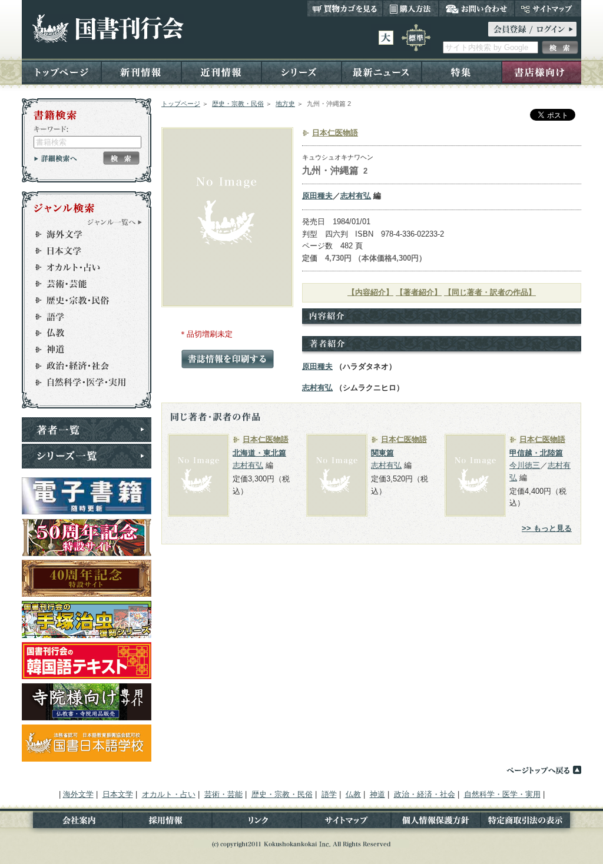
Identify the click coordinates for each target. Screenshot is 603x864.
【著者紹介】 (419, 292)
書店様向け (541, 71)
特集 (462, 71)
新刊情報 (141, 71)
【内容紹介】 (370, 292)
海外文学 (81, 234)
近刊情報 (221, 71)
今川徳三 (524, 465)
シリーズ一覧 (86, 456)
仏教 (81, 333)
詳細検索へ (56, 158)
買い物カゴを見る (345, 8)
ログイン (532, 29)
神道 (81, 349)
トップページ (61, 71)
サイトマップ (548, 8)
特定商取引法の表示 (531, 822)
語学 (81, 316)
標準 (416, 37)
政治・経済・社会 (81, 366)
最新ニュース (382, 71)
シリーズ (301, 71)
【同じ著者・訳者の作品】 (490, 292)
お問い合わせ (477, 8)
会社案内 (72, 822)
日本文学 (81, 250)
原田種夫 (317, 195)
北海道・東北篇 (259, 452)
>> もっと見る (547, 528)
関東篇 (382, 452)
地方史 (285, 103)
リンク (257, 822)
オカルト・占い (81, 267)
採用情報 (167, 822)
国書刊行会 (107, 29)
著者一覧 (86, 429)
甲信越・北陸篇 (536, 452)
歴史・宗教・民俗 (238, 103)
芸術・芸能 (81, 283)
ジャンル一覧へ (115, 222)
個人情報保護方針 (436, 822)
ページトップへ (543, 770)
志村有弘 (355, 195)
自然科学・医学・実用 (81, 382)
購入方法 (411, 8)
